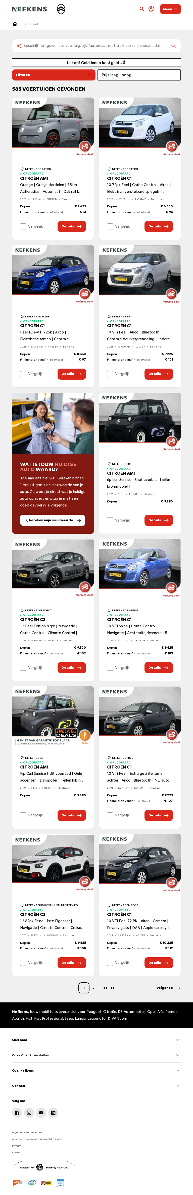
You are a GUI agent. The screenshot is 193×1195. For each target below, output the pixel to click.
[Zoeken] (174, 46)
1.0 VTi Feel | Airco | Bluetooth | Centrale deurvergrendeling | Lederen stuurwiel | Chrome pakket (139, 339)
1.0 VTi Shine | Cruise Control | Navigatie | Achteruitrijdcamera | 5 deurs (137, 633)
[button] (169, 987)
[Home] (29, 9)
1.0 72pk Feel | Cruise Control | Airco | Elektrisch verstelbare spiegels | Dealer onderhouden (139, 192)
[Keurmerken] (18, 1183)
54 (113, 988)
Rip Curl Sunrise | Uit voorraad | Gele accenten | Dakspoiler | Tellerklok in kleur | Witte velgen (51, 780)
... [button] (99, 988)
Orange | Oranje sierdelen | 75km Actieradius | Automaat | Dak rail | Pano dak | (49, 192)
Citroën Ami (34, 178)
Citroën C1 (119, 178)
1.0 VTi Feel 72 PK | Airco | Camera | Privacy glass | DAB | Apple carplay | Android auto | (138, 928)
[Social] (17, 1113)
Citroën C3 (32, 620)
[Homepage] (15, 24)
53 (106, 988)
